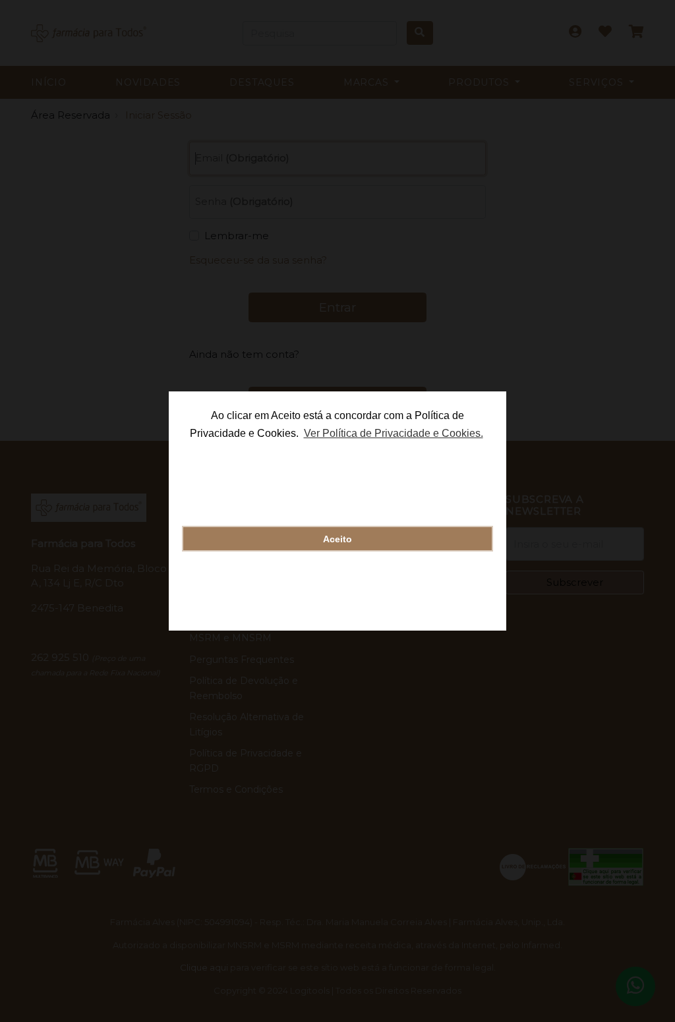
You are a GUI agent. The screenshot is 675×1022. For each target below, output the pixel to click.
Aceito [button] (337, 539)
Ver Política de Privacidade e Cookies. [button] (393, 433)
